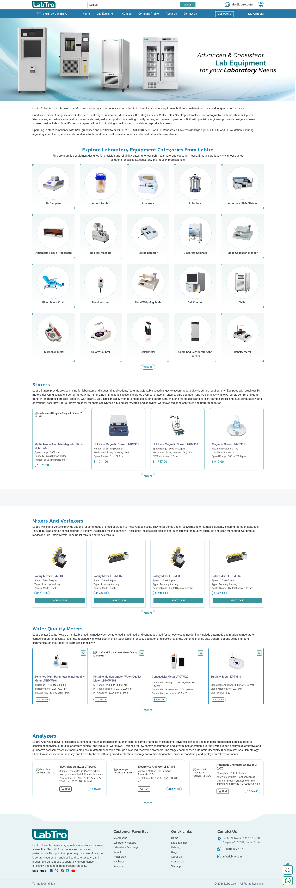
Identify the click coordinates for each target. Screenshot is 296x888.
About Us (171, 13)
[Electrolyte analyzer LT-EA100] (46, 778)
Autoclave (119, 852)
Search (187, 4)
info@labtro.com (242, 4)
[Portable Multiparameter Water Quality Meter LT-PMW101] (118, 662)
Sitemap (176, 866)
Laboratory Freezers (124, 842)
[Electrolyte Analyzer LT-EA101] (124, 778)
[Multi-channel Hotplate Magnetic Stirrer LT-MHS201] (59, 425)
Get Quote (224, 13)
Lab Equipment (106, 13)
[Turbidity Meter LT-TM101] (236, 662)
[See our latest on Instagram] (62, 870)
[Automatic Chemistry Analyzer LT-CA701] (203, 778)
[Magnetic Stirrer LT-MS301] (236, 425)
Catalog (127, 13)
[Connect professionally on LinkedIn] (67, 870)
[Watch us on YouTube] (73, 870)
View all (147, 367)
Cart (261, 3)
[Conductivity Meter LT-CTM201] (177, 662)
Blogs (174, 852)
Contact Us (190, 13)
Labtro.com (231, 883)
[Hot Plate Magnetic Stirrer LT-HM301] (118, 425)
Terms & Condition (43, 883)
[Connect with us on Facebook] (51, 870)
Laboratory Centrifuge (125, 847)
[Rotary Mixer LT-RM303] (177, 557)
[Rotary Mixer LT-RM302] (118, 557)
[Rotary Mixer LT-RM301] (59, 557)
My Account (256, 13)
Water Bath (119, 856)
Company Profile (148, 13)
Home (86, 13)
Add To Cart (61, 440)
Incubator (118, 861)
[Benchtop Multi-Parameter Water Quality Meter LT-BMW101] (60, 662)
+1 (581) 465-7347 (233, 848)
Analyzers (119, 866)
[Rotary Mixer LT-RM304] (237, 557)
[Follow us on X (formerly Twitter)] (56, 870)
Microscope (120, 837)
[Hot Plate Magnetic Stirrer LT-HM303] (177, 425)
